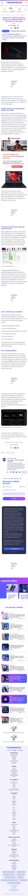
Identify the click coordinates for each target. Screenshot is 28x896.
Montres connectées (14, 837)
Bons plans (17, 5)
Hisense (14, 809)
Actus (2, 5)
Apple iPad (14, 851)
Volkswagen (14, 804)
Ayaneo (14, 769)
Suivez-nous (6, 31)
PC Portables (14, 779)
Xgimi (14, 818)
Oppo (14, 759)
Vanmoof (14, 869)
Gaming (14, 766)
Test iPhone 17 (20, 874)
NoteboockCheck (11, 270)
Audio (14, 822)
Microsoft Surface (14, 789)
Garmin (14, 842)
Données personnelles (14, 890)
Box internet (23, 880)
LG (14, 810)
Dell (14, 784)
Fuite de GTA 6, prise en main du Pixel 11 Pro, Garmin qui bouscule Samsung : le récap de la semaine (17, 637)
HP (14, 787)
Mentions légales (14, 885)
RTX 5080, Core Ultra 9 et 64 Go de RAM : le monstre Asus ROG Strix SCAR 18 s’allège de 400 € (17, 668)
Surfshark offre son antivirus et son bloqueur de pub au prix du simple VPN (17, 646)
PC (4, 452)
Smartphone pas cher (9, 874)
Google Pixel (14, 756)
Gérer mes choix (14, 551)
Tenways (14, 868)
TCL (14, 817)
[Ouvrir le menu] (2, 2)
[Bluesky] (21, 750)
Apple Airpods (14, 824)
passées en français (7, 71)
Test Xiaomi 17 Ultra (10, 877)
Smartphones (14, 753)
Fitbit (14, 841)
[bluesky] (16, 472)
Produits (11, 452)
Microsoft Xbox (14, 771)
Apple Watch (14, 840)
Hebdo (23, 486)
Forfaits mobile (21, 872)
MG (14, 800)
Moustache (14, 865)
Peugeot (14, 801)
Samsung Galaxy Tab (14, 856)
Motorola (14, 758)
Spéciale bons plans (9, 490)
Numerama (6, 438)
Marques (8, 15)
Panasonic (14, 812)
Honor (14, 786)
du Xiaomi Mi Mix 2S (13, 34)
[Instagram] (8, 750)
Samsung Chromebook (14, 790)
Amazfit (14, 839)
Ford (14, 798)
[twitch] (7, 472)
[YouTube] (15, 750)
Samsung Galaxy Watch (14, 845)
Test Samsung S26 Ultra (14, 883)
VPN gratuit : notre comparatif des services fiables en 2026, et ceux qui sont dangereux (17, 689)
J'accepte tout (15, 548)
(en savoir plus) (11, 531)
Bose (14, 825)
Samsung (14, 814)
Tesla (14, 803)
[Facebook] (11, 750)
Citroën (14, 797)
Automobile (14, 793)
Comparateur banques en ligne (9, 880)
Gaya (14, 864)
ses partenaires (7, 538)
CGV (14, 891)
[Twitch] (17, 750)
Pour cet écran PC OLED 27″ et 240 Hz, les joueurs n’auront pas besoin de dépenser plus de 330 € (17, 709)
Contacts (14, 888)
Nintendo (14, 773)
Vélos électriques (14, 860)
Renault (14, 802)
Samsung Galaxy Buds (14, 830)
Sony (14, 815)
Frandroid (24, 436)
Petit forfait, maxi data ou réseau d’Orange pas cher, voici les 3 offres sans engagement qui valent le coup (16, 626)
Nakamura (14, 867)
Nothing (14, 829)
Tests (6, 5)
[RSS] (13, 750)
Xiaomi (13, 15)
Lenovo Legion (14, 770)
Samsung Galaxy (14, 760)
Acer (14, 781)
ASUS (14, 768)
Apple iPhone (14, 754)
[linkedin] (13, 472)
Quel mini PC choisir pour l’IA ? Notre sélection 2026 (17, 678)
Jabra (14, 826)
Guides (11, 5)
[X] (6, 750)
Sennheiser (14, 831)
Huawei (14, 757)
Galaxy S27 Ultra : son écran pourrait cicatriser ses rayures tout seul (17, 657)
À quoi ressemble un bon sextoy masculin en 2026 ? (12, 596)
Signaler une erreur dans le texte (14, 442)
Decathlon (14, 863)
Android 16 (20, 877)
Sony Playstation (14, 775)
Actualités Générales (14, 634)
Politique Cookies (14, 889)
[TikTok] (19, 750)
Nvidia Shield (14, 774)
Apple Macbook (14, 782)
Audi (14, 795)
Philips (14, 813)
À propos (14, 886)
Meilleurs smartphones (9, 872)
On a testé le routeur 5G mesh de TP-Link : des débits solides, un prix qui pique (17, 616)
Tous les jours (8, 486)
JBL (14, 828)
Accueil (3, 15)
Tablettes (14, 849)
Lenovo (14, 785)
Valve (14, 776)
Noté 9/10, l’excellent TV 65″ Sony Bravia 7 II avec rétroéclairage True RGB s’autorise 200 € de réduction (17, 720)
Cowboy (14, 862)
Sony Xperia (14, 762)
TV (14, 807)
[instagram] (10, 472)
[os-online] (19, 472)
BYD (14, 796)
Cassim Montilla (11, 458)
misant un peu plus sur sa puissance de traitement (12, 99)
